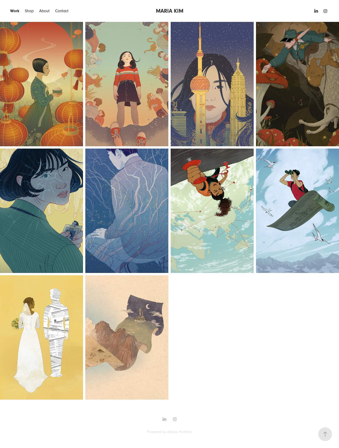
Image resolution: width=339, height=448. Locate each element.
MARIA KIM (169, 11)
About (44, 11)
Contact (61, 11)
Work (14, 11)
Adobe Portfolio (179, 432)
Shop (29, 11)
